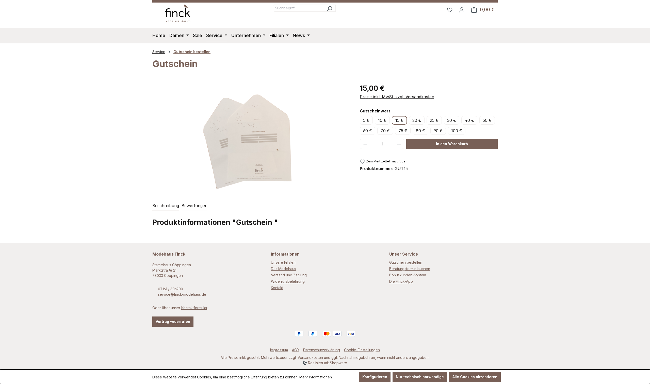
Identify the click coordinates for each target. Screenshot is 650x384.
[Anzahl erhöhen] (399, 144)
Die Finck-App (401, 281)
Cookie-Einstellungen (362, 350)
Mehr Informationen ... (317, 377)
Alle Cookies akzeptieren (474, 377)
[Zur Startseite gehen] (177, 13)
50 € (487, 120)
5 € (366, 120)
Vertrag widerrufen (173, 321)
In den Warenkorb (452, 144)
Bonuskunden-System (407, 275)
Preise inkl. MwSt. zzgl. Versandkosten (397, 96)
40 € (469, 120)
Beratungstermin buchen (409, 268)
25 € (434, 120)
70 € (385, 130)
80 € (420, 130)
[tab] (165, 205)
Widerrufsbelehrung (288, 281)
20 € (416, 120)
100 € (456, 130)
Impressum (279, 350)
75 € (402, 130)
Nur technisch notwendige (420, 377)
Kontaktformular (194, 308)
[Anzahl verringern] (365, 144)
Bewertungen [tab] (194, 205)
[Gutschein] (251, 137)
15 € (399, 120)
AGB (295, 350)
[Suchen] (329, 8)
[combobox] (298, 8)
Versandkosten (310, 357)
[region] (251, 137)
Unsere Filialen (283, 262)
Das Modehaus (283, 268)
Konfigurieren (374, 377)
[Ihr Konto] (462, 10)
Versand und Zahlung (289, 275)
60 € (367, 130)
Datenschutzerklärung (321, 350)
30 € (451, 120)
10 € (382, 120)
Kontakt (277, 288)
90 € (438, 130)
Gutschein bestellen (405, 262)
